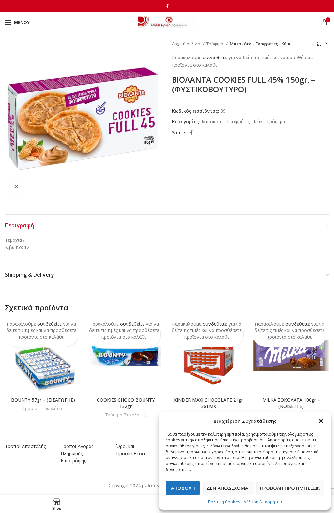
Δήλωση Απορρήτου (262, 502)
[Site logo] (167, 22)
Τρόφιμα (215, 44)
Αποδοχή (183, 488)
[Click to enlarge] (16, 186)
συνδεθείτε (215, 57)
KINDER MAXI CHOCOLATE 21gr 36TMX (208, 403)
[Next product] (326, 44)
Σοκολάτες (52, 408)
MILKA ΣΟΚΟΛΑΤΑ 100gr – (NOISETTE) (291, 403)
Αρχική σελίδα (186, 44)
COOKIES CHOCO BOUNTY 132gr (126, 403)
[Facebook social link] (167, 6)
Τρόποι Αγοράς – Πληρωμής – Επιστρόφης (79, 453)
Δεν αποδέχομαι (228, 488)
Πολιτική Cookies (224, 502)
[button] (321, 421)
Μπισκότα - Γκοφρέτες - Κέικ (260, 44)
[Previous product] (313, 44)
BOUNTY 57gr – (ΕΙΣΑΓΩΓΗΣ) (43, 400)
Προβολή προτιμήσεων (290, 488)
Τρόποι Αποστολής (25, 446)
